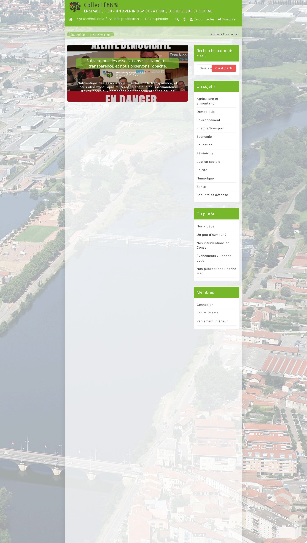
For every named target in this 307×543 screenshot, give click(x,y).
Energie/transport (211, 128)
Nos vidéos (205, 226)
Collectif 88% (137, 72)
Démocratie (206, 112)
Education (204, 145)
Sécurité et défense (212, 195)
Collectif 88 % (101, 5)
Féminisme (205, 153)
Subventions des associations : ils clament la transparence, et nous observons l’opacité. (128, 63)
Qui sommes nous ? (92, 19)
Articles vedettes (127, 55)
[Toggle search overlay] (177, 19)
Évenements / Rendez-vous (215, 258)
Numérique (205, 178)
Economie (204, 136)
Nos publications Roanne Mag (216, 271)
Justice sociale (208, 161)
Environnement (208, 120)
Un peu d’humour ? (212, 234)
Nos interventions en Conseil (213, 245)
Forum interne (208, 313)
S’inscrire (228, 19)
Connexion (205, 305)
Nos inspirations (157, 19)
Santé (201, 187)
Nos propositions (127, 19)
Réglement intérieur (212, 321)
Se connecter (204, 19)
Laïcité (202, 170)
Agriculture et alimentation (207, 101)
